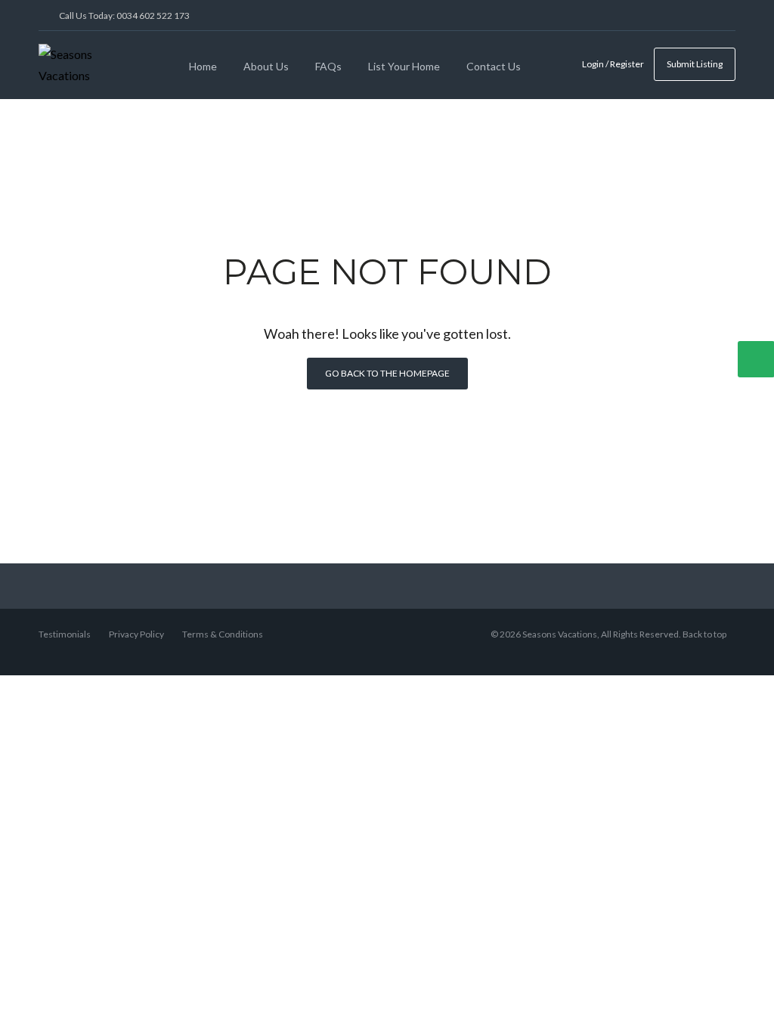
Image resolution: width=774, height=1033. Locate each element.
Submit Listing (695, 64)
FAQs (328, 66)
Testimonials (65, 634)
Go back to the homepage (387, 373)
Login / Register (613, 64)
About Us (266, 66)
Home (203, 66)
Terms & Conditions (222, 634)
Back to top (704, 634)
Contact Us (493, 66)
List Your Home (404, 66)
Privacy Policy (136, 634)
